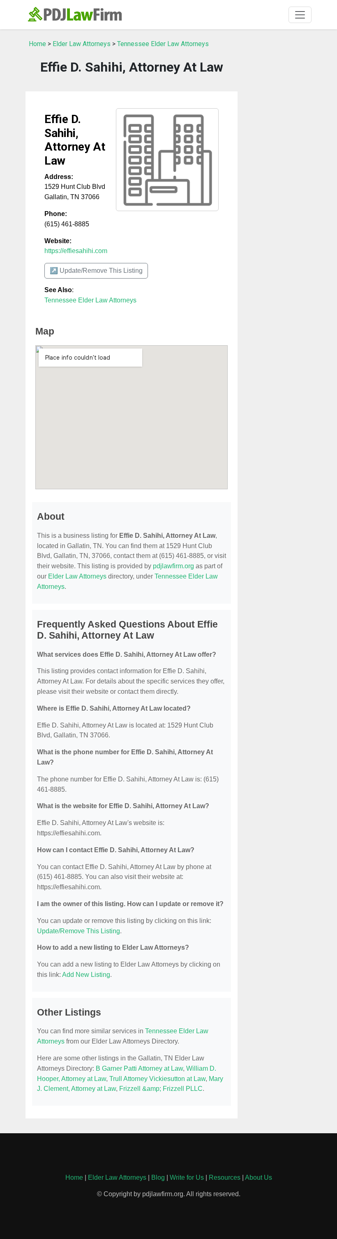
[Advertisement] (279, 159)
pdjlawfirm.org (173, 566)
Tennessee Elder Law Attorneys (163, 44)
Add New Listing (86, 974)
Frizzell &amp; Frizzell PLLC (161, 1088)
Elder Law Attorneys (82, 44)
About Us (258, 1177)
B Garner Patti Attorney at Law (139, 1068)
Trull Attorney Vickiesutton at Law (157, 1078)
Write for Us (187, 1177)
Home (37, 44)
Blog (158, 1177)
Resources (224, 1177)
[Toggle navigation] (300, 15)
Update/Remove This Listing (78, 931)
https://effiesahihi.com (75, 250)
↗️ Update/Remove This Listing (96, 270)
